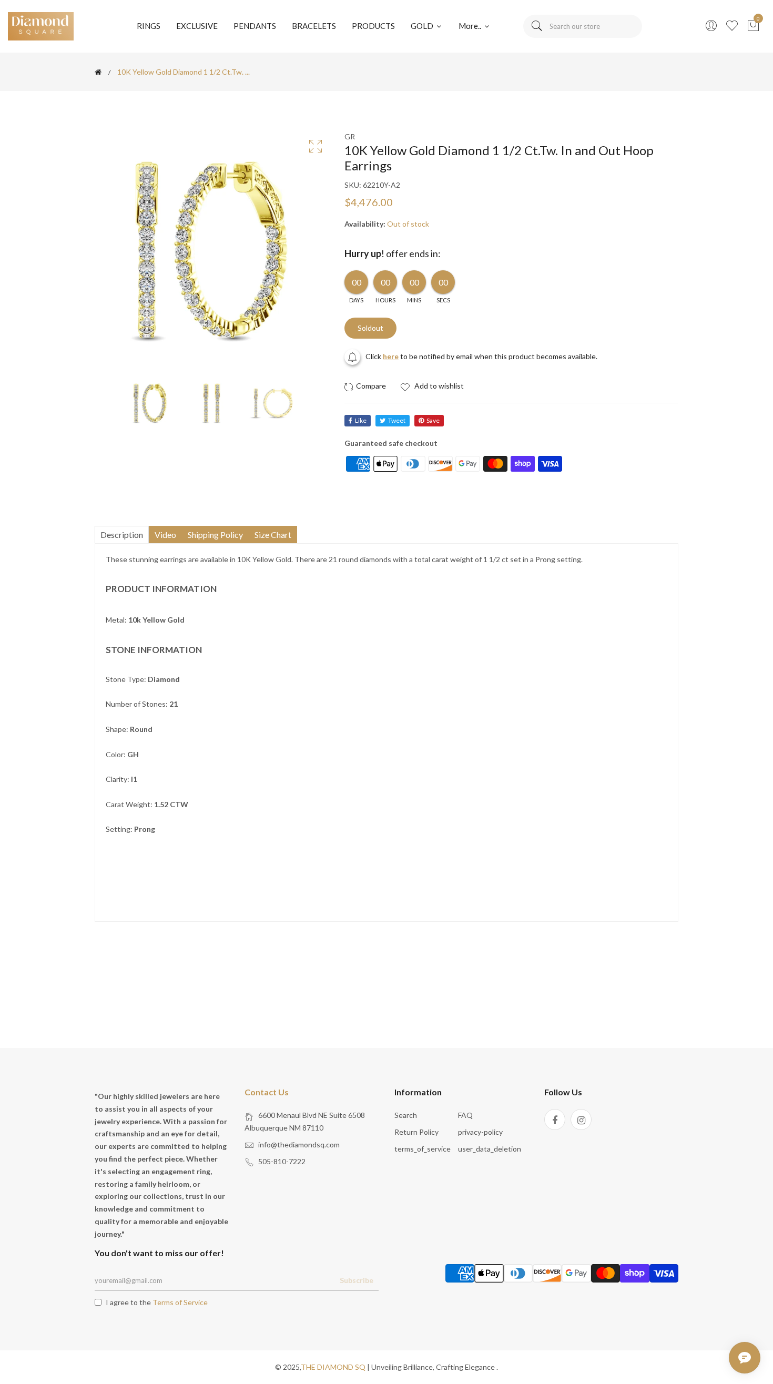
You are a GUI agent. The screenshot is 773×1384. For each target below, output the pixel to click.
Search (405, 1115)
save (433, 420)
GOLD (423, 25)
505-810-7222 (282, 1161)
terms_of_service (422, 1148)
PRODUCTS (373, 25)
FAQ (465, 1115)
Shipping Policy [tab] (215, 535)
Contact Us (267, 1092)
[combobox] (582, 26)
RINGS (148, 25)
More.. (471, 25)
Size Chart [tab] (273, 535)
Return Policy (416, 1131)
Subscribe (356, 1280)
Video (165, 535)
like (361, 420)
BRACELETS (314, 25)
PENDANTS (254, 25)
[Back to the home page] (98, 72)
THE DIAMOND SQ (333, 1366)
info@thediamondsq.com (299, 1144)
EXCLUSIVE (197, 25)
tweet (396, 420)
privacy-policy (480, 1131)
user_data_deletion (489, 1148)
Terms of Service (180, 1302)
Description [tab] (121, 535)
